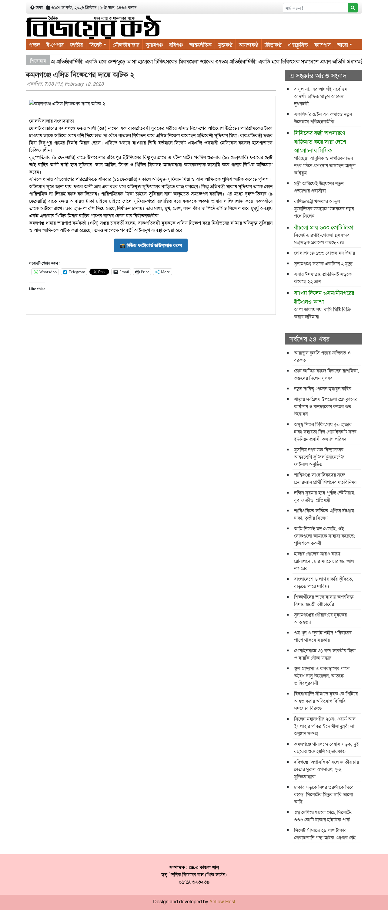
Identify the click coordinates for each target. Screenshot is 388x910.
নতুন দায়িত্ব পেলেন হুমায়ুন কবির (322, 388)
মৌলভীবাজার (126, 44)
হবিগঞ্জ (176, 44)
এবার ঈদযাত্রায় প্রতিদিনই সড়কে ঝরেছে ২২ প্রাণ (323, 277)
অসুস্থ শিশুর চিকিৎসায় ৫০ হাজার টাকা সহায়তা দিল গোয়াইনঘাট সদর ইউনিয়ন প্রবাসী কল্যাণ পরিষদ (325, 431)
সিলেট (95, 44)
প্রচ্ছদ (34, 44)
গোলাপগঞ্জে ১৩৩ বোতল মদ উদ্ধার (324, 252)
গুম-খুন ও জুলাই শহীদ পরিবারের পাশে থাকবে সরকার (323, 636)
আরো (342, 44)
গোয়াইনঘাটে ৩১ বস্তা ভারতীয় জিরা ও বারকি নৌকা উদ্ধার (325, 654)
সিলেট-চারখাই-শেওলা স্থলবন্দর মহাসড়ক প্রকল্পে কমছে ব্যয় (323, 234)
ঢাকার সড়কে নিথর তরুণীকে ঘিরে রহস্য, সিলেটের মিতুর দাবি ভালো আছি (323, 794)
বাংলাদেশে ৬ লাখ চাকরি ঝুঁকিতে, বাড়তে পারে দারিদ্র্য (323, 582)
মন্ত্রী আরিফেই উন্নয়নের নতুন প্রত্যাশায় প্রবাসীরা (318, 187)
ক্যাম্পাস (322, 44)
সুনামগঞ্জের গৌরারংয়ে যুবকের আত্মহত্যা (320, 618)
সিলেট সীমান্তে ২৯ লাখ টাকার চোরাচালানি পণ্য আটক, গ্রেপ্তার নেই (325, 834)
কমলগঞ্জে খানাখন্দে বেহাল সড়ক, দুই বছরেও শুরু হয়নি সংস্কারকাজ (326, 747)
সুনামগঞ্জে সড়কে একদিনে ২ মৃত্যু (323, 263)
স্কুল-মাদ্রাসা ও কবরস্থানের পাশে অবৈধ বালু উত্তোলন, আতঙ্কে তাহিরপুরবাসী (322, 675)
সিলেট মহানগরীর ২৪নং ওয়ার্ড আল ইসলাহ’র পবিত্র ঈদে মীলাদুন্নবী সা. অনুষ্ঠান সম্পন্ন (325, 726)
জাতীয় (76, 44)
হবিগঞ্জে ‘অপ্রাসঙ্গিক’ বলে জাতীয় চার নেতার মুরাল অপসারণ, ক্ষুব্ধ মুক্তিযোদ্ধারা (326, 769)
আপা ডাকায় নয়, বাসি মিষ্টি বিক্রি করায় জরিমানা (324, 304)
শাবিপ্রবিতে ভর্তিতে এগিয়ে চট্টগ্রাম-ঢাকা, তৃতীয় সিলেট (325, 514)
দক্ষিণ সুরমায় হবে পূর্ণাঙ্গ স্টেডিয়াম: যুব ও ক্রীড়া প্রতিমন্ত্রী (324, 496)
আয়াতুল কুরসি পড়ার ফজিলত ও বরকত (322, 356)
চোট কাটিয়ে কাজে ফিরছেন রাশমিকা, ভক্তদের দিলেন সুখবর (326, 374)
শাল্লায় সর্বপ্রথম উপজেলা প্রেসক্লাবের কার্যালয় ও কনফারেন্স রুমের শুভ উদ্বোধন (325, 406)
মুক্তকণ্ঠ (225, 44)
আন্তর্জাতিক (200, 44)
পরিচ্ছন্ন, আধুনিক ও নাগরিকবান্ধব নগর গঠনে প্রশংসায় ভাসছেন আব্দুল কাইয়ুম (325, 152)
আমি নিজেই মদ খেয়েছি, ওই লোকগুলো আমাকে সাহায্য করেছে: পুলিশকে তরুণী (324, 535)
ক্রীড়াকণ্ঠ (273, 44)
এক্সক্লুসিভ (298, 44)
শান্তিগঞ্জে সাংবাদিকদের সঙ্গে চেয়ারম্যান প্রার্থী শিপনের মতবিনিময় (325, 478)
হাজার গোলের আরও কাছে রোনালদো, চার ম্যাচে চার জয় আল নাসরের (324, 561)
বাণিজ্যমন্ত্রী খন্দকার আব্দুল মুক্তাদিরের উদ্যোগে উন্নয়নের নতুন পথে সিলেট (324, 208)
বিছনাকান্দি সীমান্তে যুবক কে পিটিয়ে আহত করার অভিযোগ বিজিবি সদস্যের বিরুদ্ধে (326, 700)
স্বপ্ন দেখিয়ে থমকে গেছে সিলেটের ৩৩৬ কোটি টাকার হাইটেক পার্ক (323, 816)
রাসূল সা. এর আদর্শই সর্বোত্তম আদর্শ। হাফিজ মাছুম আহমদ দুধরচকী (320, 96)
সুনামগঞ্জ (154, 44)
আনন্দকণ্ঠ (248, 44)
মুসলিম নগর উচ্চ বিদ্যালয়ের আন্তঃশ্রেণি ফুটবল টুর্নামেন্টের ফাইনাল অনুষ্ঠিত (319, 456)
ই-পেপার (55, 44)
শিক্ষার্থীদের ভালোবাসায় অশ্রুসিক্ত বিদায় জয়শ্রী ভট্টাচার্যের (323, 600)
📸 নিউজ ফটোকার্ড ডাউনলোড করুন (151, 245)
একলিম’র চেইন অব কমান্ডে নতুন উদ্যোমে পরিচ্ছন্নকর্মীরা (323, 117)
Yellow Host (222, 901)
